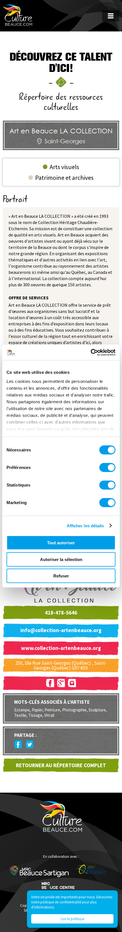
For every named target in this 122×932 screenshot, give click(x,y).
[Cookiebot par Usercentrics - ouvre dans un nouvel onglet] (90, 352)
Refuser (61, 575)
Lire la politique (72, 918)
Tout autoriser (61, 542)
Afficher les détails (85, 525)
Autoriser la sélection (61, 559)
